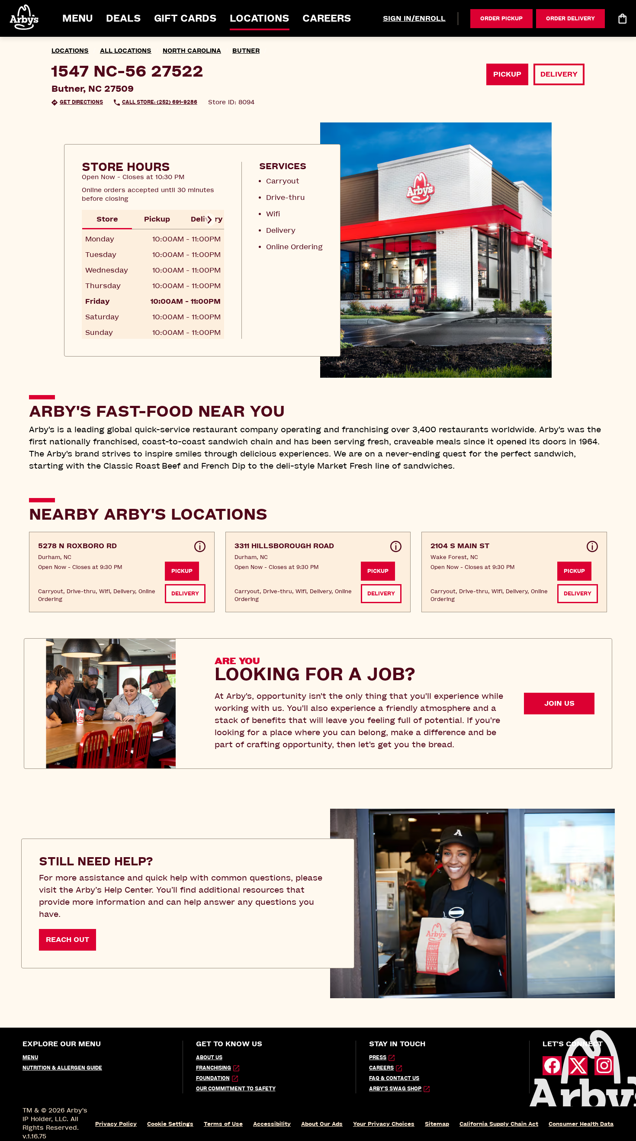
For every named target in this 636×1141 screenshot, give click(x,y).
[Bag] (622, 18)
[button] (25, 17)
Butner (246, 51)
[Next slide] (208, 219)
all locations (125, 51)
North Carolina (192, 51)
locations (70, 51)
